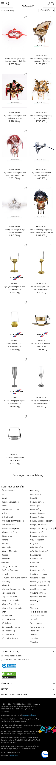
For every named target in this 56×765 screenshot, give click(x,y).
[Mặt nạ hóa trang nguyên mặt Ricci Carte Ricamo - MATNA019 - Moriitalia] (14, 91)
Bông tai (5, 540)
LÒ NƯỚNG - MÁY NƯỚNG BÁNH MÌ (14, 578)
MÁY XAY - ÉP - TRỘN (9, 597)
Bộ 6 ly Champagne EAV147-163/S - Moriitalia (14, 288)
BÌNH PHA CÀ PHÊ (8, 525)
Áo (2, 494)
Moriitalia (41, 284)
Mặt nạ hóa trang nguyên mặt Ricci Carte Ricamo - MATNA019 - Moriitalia (15, 116)
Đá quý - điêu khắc (9, 551)
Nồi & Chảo (6, 623)
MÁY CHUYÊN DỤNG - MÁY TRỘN (13, 589)
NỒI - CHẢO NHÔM (8, 619)
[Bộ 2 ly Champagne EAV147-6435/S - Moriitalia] (41, 262)
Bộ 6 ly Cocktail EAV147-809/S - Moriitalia (14, 345)
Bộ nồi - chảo (6, 536)
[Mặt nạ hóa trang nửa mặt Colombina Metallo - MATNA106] (41, 148)
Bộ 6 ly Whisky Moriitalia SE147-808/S (14, 459)
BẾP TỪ (4, 506)
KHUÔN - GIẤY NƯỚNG (9, 570)
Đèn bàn (4, 555)
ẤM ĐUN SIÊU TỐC (8, 490)
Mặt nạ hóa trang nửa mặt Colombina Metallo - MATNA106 (41, 174)
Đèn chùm (5, 559)
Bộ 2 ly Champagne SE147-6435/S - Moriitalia (41, 402)
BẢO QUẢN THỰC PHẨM (10, 502)
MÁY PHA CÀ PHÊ (8, 593)
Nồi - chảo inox (7, 634)
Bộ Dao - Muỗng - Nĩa (10, 528)
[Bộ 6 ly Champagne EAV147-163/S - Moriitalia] (14, 262)
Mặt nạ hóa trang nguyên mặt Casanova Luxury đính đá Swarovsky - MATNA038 (15, 174)
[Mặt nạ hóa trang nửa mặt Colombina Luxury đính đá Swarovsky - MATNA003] (14, 34)
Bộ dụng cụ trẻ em (9, 532)
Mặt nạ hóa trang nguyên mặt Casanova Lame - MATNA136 (41, 231)
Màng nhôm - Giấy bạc (10, 604)
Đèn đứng (5, 562)
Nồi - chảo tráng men (10, 638)
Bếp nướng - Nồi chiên (10, 509)
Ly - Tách (4, 574)
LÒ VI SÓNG (5, 581)
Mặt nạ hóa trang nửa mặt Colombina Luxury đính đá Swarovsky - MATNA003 (15, 59)
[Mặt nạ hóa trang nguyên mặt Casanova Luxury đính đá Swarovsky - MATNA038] (14, 148)
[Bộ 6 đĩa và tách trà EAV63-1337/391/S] (41, 319)
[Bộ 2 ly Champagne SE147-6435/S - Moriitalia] (41, 376)
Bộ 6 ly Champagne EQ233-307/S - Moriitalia (14, 402)
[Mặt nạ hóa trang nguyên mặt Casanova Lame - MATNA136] (41, 205)
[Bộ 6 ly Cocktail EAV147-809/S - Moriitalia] (14, 319)
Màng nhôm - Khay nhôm (11, 608)
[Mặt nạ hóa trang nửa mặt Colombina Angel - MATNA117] (14, 205)
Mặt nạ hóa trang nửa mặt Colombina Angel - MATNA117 (15, 231)
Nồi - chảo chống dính (10, 627)
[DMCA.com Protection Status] (8, 675)
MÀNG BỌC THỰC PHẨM (10, 600)
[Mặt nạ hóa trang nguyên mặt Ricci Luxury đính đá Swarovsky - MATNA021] (41, 91)
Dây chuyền (6, 547)
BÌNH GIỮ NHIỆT (7, 517)
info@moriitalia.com (12, 656)
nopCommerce (13, 755)
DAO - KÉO (5, 543)
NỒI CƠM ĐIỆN (6, 616)
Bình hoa (5, 513)
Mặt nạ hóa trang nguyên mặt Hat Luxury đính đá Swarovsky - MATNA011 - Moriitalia (41, 59)
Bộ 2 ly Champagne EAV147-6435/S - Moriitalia (41, 288)
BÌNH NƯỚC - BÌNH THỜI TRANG (12, 521)
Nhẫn (3, 612)
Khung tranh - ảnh (9, 566)
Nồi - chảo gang (8, 631)
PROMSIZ (14, 284)
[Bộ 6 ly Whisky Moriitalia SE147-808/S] (14, 433)
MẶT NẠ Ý (5, 585)
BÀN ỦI (4, 498)
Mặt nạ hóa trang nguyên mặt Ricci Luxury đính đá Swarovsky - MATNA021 (41, 116)
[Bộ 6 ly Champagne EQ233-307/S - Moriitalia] (14, 376)
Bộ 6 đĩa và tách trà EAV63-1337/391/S (41, 345)
